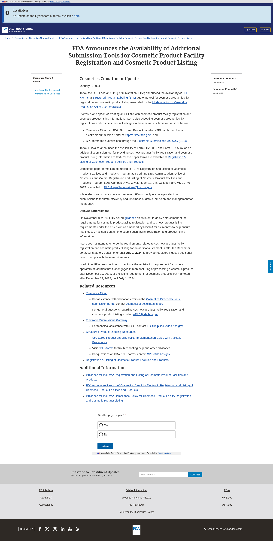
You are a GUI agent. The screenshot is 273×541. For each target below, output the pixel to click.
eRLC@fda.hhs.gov (145, 314)
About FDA (46, 497)
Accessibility (46, 504)
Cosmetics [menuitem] (218, 93)
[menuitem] (226, 81)
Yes (106, 425)
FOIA (227, 490)
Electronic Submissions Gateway (106, 320)
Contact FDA (26, 529)
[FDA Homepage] (17, 29)
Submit (105, 446)
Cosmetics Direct (96, 293)
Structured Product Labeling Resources (111, 331)
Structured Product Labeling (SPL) (114, 97)
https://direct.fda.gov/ (138, 135)
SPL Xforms (105, 348)
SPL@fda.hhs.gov (158, 354)
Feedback (270, 267)
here (77, 16)
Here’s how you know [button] (59, 2)
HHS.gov (227, 497)
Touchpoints (163, 453)
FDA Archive (46, 490)
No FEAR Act (136, 504)
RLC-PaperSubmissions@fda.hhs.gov (128, 187)
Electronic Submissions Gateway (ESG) (162, 140)
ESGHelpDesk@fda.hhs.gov (165, 326)
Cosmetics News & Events (42, 38)
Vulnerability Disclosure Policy (136, 512)
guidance (130, 218)
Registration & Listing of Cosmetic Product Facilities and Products (127, 360)
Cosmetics (20, 38)
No (105, 434)
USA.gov (227, 504)
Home (7, 38)
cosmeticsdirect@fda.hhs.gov (144, 303)
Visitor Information (136, 490)
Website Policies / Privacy (136, 497)
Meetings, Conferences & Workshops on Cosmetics (47, 92)
